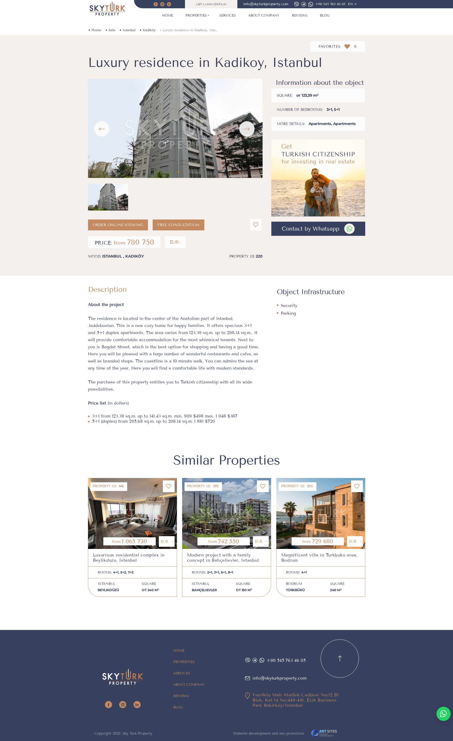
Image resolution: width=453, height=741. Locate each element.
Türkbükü (295, 590)
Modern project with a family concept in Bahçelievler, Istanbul (223, 557)
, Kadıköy (133, 256)
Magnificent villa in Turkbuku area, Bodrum (319, 557)
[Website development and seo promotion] (324, 733)
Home (167, 15)
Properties (196, 15)
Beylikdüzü (108, 590)
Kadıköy (149, 30)
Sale (112, 30)
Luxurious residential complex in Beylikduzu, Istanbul (129, 557)
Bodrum (294, 584)
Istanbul (129, 30)
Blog (324, 15)
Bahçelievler (204, 590)
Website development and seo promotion (268, 733)
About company (263, 15)
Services (227, 15)
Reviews (299, 15)
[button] (101, 129)
